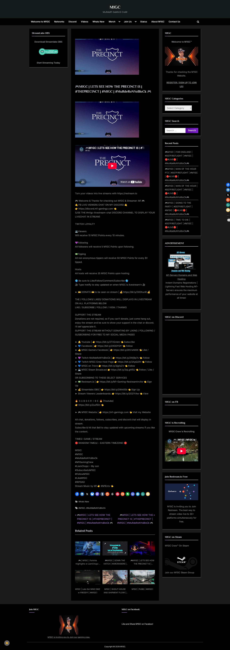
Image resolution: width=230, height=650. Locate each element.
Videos (84, 21)
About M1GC (157, 21)
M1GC (115, 7)
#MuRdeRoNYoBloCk (96, 508)
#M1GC (82, 508)
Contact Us (174, 21)
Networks (59, 21)
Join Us (128, 21)
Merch (112, 21)
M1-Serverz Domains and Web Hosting (181, 277)
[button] (77, 494)
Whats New (98, 21)
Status (143, 21)
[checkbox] (7, 643)
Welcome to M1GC (40, 21)
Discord (73, 21)
